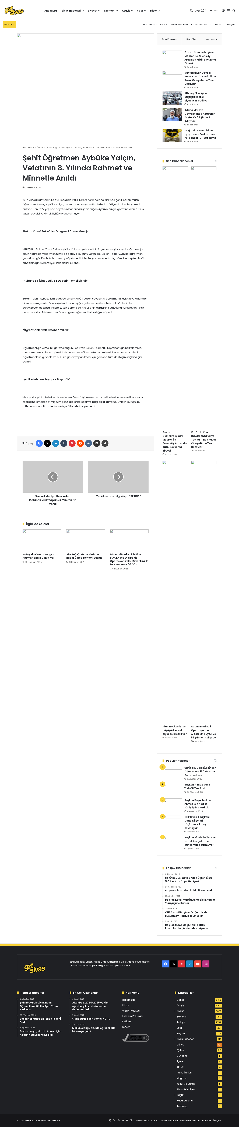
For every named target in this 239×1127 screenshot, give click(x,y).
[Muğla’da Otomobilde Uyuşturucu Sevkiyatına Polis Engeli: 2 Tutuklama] (172, 135)
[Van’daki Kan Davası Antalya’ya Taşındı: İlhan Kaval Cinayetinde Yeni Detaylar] (172, 77)
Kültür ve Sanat (186, 1084)
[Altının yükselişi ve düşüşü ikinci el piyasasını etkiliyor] (172, 98)
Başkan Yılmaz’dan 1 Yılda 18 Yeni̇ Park (197, 786)
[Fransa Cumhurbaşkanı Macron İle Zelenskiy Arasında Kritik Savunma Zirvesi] (172, 57)
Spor (140, 10)
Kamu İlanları (184, 1072)
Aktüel (180, 1067)
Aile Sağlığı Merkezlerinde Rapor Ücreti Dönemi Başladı (84, 556)
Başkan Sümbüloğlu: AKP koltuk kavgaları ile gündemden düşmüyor (200, 841)
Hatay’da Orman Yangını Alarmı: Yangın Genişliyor (38, 556)
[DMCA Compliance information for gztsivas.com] (135, 1041)
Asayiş (126, 10)
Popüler (191, 39)
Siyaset (92, 10)
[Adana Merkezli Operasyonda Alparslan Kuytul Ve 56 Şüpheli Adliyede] (172, 114)
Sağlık (180, 1095)
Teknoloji (182, 1106)
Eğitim (180, 1050)
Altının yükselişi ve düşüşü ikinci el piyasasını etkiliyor (196, 96)
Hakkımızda (150, 24)
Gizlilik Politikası (179, 24)
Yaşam (181, 1033)
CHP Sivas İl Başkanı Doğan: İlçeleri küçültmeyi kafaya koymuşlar (197, 822)
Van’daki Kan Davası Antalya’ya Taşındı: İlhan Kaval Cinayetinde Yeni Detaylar (200, 78)
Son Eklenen (169, 39)
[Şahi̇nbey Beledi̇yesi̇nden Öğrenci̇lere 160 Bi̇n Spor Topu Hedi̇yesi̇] (172, 772)
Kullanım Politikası (201, 24)
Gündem (182, 1056)
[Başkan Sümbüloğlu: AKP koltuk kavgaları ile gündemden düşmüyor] (172, 842)
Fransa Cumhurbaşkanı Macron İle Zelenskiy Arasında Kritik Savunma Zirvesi (200, 58)
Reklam (219, 24)
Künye (163, 24)
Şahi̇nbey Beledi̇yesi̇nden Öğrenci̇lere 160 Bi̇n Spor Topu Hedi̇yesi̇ (200, 771)
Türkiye (181, 1022)
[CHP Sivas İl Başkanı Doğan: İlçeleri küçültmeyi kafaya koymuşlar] (172, 821)
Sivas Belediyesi (186, 1089)
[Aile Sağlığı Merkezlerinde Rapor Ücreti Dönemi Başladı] (85, 540)
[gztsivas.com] (22, 10)
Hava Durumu (185, 1100)
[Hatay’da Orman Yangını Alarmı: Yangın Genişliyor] (42, 540)
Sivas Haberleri (71, 10)
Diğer (153, 10)
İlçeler (180, 1061)
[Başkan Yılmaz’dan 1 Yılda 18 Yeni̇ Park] (172, 789)
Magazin (182, 1078)
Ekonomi (109, 10)
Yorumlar (211, 39)
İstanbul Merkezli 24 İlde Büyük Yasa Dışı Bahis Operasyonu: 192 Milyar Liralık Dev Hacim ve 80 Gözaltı (129, 559)
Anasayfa (50, 10)
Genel (41, 147)
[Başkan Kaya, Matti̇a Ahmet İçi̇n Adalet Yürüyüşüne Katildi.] (172, 805)
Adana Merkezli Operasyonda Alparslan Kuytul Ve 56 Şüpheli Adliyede (199, 115)
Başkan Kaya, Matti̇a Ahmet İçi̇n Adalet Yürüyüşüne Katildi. (197, 803)
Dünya (180, 1044)
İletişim (231, 24)
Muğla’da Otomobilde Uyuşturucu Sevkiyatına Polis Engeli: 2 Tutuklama (200, 134)
